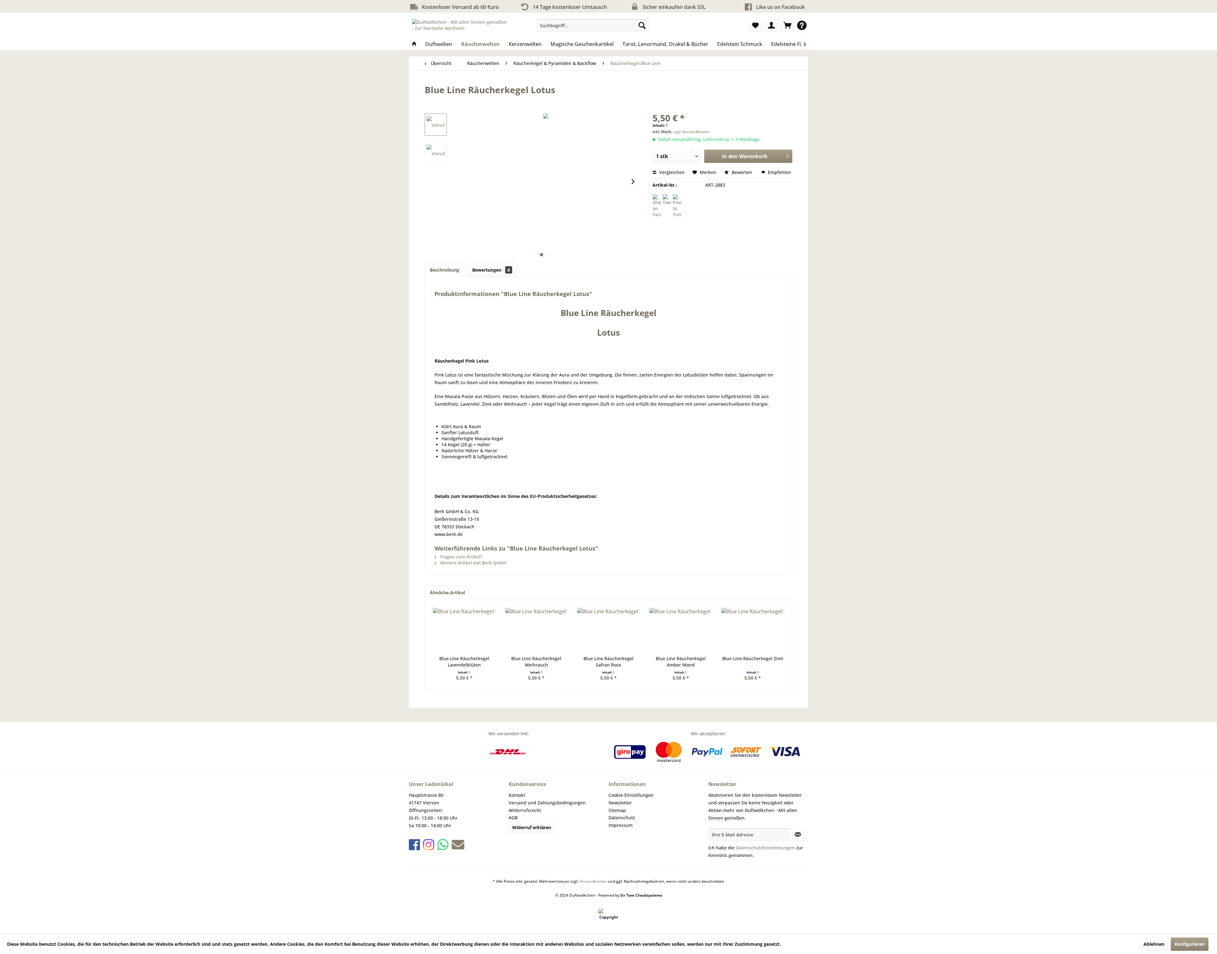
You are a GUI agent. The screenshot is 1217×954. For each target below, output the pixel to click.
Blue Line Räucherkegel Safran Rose (608, 661)
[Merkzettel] (755, 25)
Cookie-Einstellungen (631, 795)
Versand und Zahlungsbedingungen (547, 803)
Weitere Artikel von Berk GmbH (472, 563)
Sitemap (617, 810)
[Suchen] (642, 25)
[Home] (414, 44)
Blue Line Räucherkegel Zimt (752, 658)
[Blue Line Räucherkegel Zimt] (752, 630)
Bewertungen (491, 270)
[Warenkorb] (787, 25)
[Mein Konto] (771, 25)
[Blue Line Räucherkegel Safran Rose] (608, 630)
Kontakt (517, 795)
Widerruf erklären (531, 827)
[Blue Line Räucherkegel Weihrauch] (536, 630)
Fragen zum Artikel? (460, 557)
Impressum (620, 825)
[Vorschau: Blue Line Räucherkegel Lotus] (436, 124)
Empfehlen (779, 172)
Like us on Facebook (780, 6)
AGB (513, 818)
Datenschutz (621, 818)
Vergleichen (671, 172)
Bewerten (742, 172)
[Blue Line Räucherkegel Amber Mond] (680, 630)
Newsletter (620, 803)
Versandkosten (593, 881)
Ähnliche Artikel (447, 593)
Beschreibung (444, 270)
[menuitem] (593, 25)
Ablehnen (1153, 944)
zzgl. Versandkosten (691, 131)
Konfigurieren (1190, 944)
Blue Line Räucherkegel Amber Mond (681, 661)
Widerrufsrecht (525, 810)
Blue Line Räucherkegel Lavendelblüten (464, 661)
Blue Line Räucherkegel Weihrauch (536, 661)
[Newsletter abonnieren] (798, 834)
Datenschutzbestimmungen (765, 848)
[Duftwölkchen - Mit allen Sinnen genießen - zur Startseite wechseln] (460, 27)
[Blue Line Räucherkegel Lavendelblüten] (464, 630)
